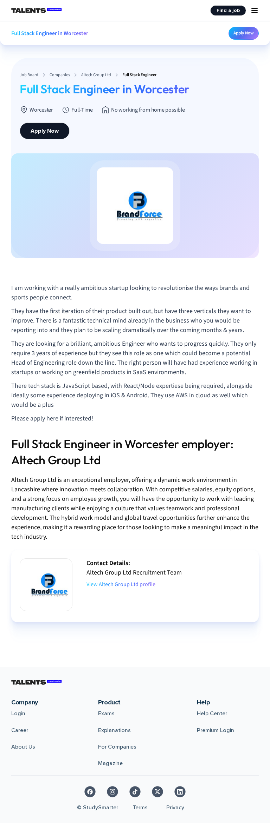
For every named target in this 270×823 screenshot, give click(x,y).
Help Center (212, 713)
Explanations (114, 730)
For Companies (117, 746)
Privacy (175, 807)
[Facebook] (90, 791)
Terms (140, 807)
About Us (23, 746)
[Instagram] (112, 791)
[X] (157, 791)
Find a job (228, 10)
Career (19, 730)
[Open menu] (254, 10)
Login (18, 713)
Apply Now (243, 33)
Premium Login (215, 730)
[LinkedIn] (180, 791)
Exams (106, 713)
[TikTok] (135, 791)
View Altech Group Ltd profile (120, 584)
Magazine (110, 763)
